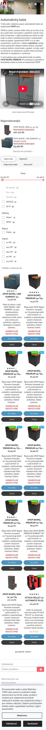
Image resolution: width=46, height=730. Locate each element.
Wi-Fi (9, 207)
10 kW (10, 242)
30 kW (10, 257)
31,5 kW (11, 261)
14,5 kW (11, 247)
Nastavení (22, 715)
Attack (10, 217)
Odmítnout (11, 723)
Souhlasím (32, 723)
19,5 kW (11, 252)
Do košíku (12, 339)
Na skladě (12, 188)
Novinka (11, 197)
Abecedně (28, 165)
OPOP (10, 222)
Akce (9, 192)
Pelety (10, 232)
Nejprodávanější (10, 165)
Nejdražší (23, 159)
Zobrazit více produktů (22, 151)
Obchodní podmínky (8, 683)
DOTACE (11, 202)
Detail (11, 345)
